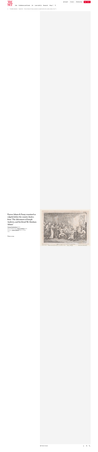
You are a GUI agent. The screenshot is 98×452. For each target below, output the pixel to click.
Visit (16, 5)
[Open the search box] (55, 5)
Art (32, 5)
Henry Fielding (20, 228)
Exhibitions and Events (24, 5)
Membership (79, 1)
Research (45, 5)
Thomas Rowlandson (12, 227)
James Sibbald (15, 230)
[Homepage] (10, 3)
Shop (51, 5)
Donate (72, 1)
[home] (7, 9)
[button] (65, 227)
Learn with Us (38, 5)
